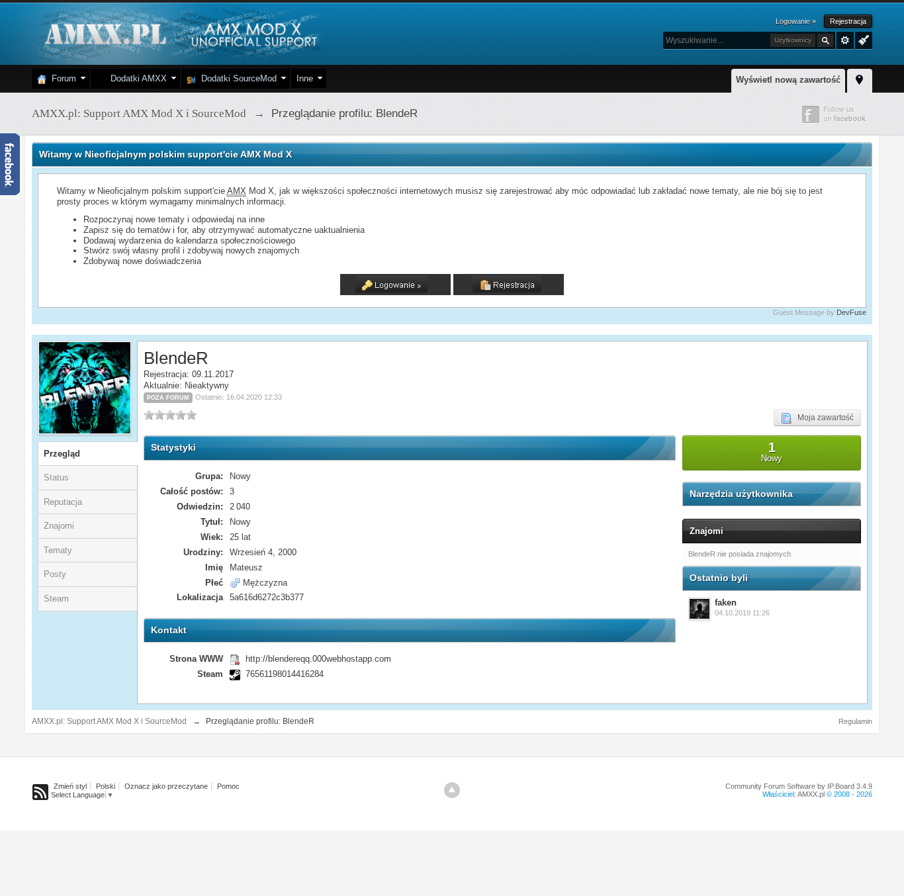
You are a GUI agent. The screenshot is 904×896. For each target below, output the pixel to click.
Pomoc (228, 786)
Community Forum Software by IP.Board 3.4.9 (798, 786)
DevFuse (851, 312)
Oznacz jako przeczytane (166, 786)
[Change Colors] (862, 39)
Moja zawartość (822, 417)
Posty (55, 574)
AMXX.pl (811, 794)
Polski (105, 786)
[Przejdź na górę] (452, 790)
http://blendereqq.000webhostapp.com (318, 659)
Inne (304, 78)
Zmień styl (70, 786)
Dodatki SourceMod (236, 78)
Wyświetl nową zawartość (788, 80)
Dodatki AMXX (136, 78)
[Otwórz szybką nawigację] (859, 79)
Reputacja (63, 502)
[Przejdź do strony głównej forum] (179, 33)
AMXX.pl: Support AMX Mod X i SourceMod (109, 721)
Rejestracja (848, 21)
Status (56, 477)
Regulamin (855, 721)
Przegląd (62, 454)
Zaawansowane (845, 40)
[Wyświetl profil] (699, 609)
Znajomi (59, 526)
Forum (61, 78)
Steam (56, 599)
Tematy (58, 550)
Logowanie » (796, 21)
